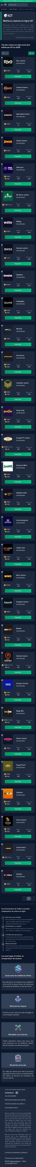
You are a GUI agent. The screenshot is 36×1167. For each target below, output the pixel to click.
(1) (33, 53)
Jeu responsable (10, 1096)
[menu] (2, 4)
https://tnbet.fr (15, 1161)
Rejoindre (18, 76)
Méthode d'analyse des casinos (15, 1100)
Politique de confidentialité (14, 1158)
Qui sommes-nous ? (11, 1107)
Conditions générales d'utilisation (16, 1152)
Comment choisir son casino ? (15, 1104)
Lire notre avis (20, 63)
